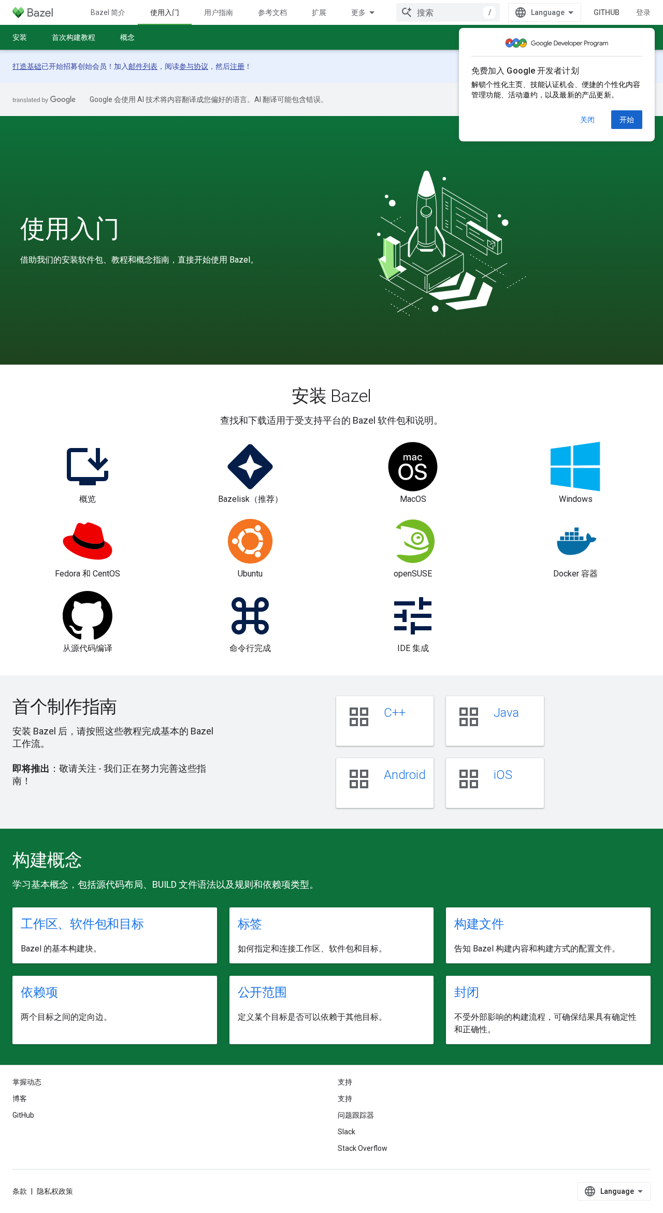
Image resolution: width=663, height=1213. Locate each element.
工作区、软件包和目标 (82, 924)
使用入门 (164, 12)
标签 (250, 924)
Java (506, 712)
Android (404, 775)
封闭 (466, 992)
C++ (394, 712)
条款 (19, 1191)
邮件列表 (142, 66)
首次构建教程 (73, 37)
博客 (19, 1098)
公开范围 (262, 992)
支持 (345, 1098)
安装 (19, 37)
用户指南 (218, 12)
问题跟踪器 (356, 1115)
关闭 (587, 119)
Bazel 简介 (108, 12)
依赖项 (39, 992)
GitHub (606, 12)
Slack (346, 1132)
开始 (626, 119)
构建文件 (478, 924)
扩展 (319, 12)
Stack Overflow (362, 1148)
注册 (237, 66)
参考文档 (272, 12)
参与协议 (193, 66)
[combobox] (448, 12)
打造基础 (26, 66)
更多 (358, 12)
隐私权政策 (55, 1191)
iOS (503, 775)
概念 (127, 37)
